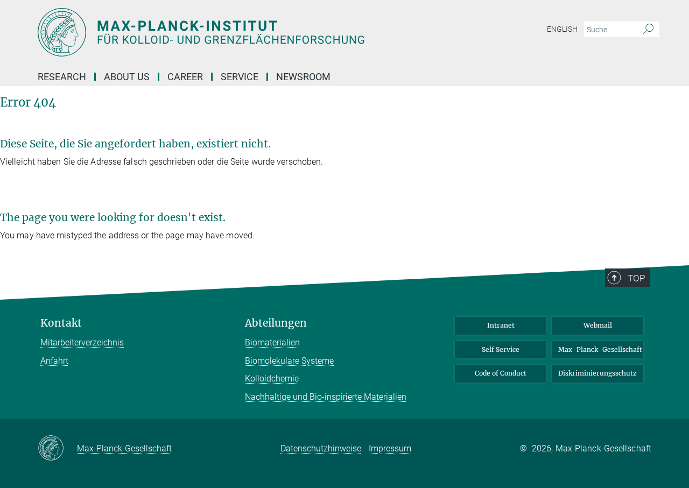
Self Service (500, 349)
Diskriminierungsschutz (597, 373)
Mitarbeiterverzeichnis (82, 342)
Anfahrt (54, 361)
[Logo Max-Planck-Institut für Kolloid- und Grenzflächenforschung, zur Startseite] (239, 32)
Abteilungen (276, 323)
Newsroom (303, 77)
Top (636, 278)
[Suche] (648, 29)
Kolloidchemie (272, 378)
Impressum (390, 448)
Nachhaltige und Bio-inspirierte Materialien (325, 397)
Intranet (501, 325)
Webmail (597, 325)
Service (239, 77)
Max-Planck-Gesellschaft (600, 349)
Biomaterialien (272, 342)
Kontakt (61, 323)
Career (185, 77)
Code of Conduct (500, 373)
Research (62, 77)
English (562, 29)
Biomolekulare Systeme (289, 361)
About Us (127, 77)
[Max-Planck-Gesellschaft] (57, 449)
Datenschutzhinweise (320, 448)
